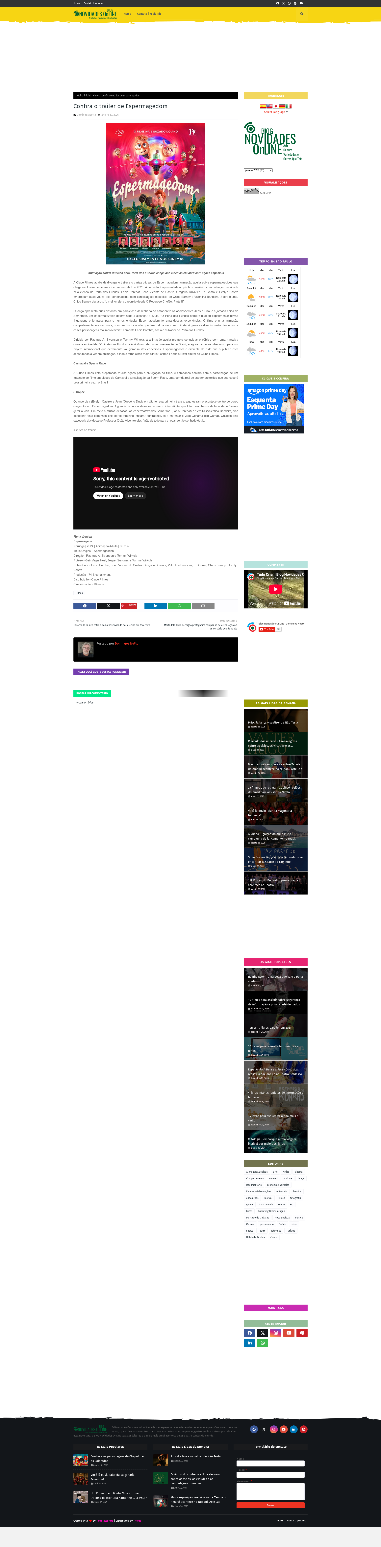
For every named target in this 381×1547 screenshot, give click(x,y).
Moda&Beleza (282, 1217)
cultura (288, 1178)
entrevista (282, 1191)
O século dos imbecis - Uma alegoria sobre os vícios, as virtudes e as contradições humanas (272, 743)
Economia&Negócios (278, 1185)
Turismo (291, 1230)
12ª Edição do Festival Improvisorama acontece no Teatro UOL (273, 883)
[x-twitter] (284, 3)
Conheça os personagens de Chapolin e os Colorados (117, 1459)
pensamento (267, 1224)
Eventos (297, 1191)
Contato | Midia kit (93, 3)
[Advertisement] (190, 54)
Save (133, 604)
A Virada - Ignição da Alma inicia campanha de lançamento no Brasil (271, 836)
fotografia (295, 1198)
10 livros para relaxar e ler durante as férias (273, 1048)
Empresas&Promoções (258, 1191)
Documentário (254, 1185)
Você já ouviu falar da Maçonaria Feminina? (270, 813)
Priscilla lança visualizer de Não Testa (273, 722)
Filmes (96, 95)
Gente (281, 1204)
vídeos (273, 1237)
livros (249, 1211)
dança (301, 1178)
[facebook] (278, 3)
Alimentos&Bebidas (257, 1171)
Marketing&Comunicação (271, 1211)
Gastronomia (266, 1204)
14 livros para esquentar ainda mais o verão (273, 1118)
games (249, 1204)
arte (275, 1171)
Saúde (282, 1224)
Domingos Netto (86, 114)
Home (76, 3)
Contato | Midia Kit (297, 1520)
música (299, 1217)
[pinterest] (295, 3)
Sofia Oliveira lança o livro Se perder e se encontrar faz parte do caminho (275, 859)
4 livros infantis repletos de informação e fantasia (275, 1095)
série (294, 1224)
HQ (291, 1204)
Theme (137, 1520)
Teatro (262, 1230)
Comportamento (255, 1178)
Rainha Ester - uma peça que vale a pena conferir (275, 979)
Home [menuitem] (127, 13)
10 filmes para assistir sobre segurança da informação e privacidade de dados (274, 1002)
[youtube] (301, 3)
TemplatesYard (105, 1520)
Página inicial (83, 95)
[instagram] (289, 3)
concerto (274, 1178)
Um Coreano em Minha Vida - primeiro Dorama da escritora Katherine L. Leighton (119, 1495)
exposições (252, 1198)
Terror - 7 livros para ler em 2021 (269, 1027)
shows (249, 1230)
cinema (299, 1171)
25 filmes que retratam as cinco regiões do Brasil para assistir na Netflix (274, 790)
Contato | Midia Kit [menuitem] (149, 13)
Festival (268, 1198)
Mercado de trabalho (257, 1217)
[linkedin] (249, 1343)
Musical (250, 1224)
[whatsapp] (262, 1343)
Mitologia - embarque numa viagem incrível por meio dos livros (272, 1141)
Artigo (286, 1171)
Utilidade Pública (255, 1237)
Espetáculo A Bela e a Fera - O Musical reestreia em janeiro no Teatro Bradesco (275, 1072)
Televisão (276, 1230)
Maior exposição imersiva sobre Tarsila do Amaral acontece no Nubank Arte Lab (275, 767)
